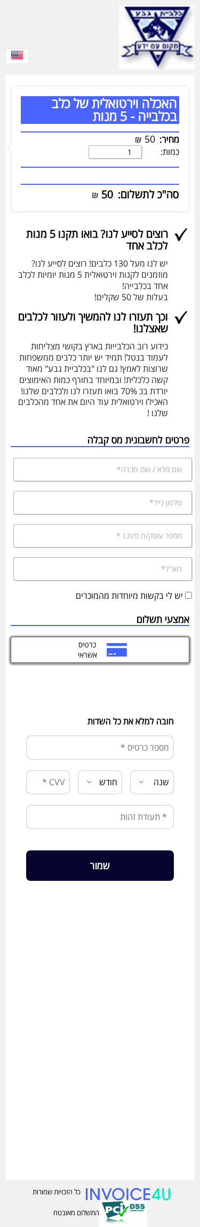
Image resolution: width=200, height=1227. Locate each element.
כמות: (170, 152)
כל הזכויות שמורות (57, 1192)
